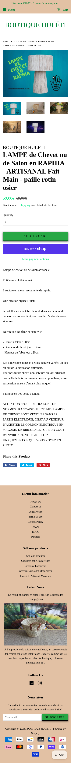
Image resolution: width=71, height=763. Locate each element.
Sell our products (35, 556)
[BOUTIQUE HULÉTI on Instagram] (39, 684)
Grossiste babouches (35, 566)
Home (5, 41)
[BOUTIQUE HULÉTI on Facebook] (31, 684)
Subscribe (55, 717)
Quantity (8, 215)
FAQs (36, 526)
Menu (11, 9)
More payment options (35, 258)
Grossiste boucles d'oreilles (35, 560)
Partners (35, 536)
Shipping (25, 205)
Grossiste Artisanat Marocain (35, 576)
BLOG (35, 531)
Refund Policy (35, 521)
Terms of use (35, 516)
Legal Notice (35, 511)
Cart (65, 9)
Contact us (35, 506)
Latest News (35, 587)
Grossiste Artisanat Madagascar (35, 571)
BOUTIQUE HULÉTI (35, 25)
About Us (35, 501)
